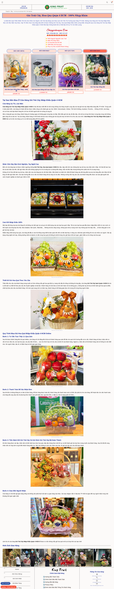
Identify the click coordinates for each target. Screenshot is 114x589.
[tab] (19, 51)
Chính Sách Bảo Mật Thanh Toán (55, 579)
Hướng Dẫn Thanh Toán (52, 576)
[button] (2, 2)
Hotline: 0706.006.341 (8, 587)
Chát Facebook (5, 583)
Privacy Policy (49, 584)
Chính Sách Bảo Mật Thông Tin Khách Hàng (58, 587)
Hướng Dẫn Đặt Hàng (51, 582)
